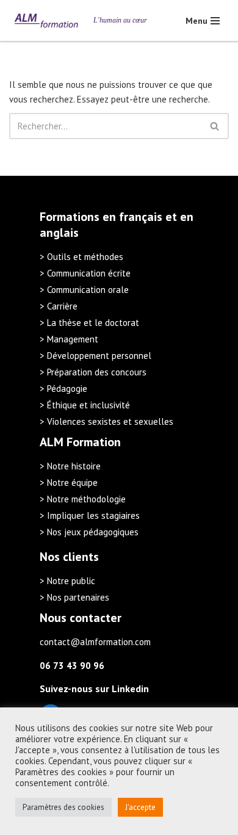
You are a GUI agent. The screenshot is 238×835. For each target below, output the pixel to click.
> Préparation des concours (93, 372)
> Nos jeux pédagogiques (89, 532)
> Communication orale (84, 289)
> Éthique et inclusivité (85, 405)
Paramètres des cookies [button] (63, 807)
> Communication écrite (85, 273)
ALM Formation (80, 442)
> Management (69, 339)
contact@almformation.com (95, 642)
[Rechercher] (215, 126)
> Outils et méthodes (81, 256)
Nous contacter (80, 618)
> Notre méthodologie (83, 499)
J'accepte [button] (140, 807)
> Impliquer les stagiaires (90, 515)
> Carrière (59, 306)
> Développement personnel (95, 355)
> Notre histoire (70, 466)
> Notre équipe (69, 482)
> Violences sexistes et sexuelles (106, 421)
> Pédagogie (63, 388)
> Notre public (67, 581)
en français (132, 217)
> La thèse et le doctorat (89, 322)
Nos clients (69, 557)
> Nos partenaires (74, 597)
